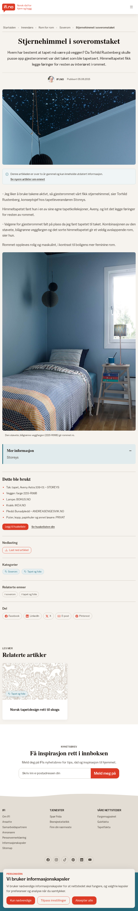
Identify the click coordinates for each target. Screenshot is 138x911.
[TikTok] (64, 859)
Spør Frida (56, 816)
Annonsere (8, 832)
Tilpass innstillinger (53, 900)
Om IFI (6, 816)
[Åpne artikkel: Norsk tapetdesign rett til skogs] (35, 681)
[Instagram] (56, 859)
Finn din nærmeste (61, 827)
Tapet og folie (30, 594)
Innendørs (27, 27)
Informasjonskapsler (14, 842)
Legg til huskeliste (15, 526)
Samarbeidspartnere (14, 827)
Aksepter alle (84, 900)
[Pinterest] (73, 859)
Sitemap (7, 848)
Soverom (64, 27)
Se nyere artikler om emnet (27, 179)
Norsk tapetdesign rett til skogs (34, 709)
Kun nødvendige (20, 900)
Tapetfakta (104, 827)
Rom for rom (46, 27)
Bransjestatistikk (59, 821)
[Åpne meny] (131, 7)
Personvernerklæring (14, 837)
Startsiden (9, 27)
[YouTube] (90, 859)
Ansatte (7, 821)
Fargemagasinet (106, 816)
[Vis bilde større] (69, 127)
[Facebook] (48, 859)
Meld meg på (105, 773)
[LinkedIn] (81, 859)
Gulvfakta (103, 821)
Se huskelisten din (43, 526)
